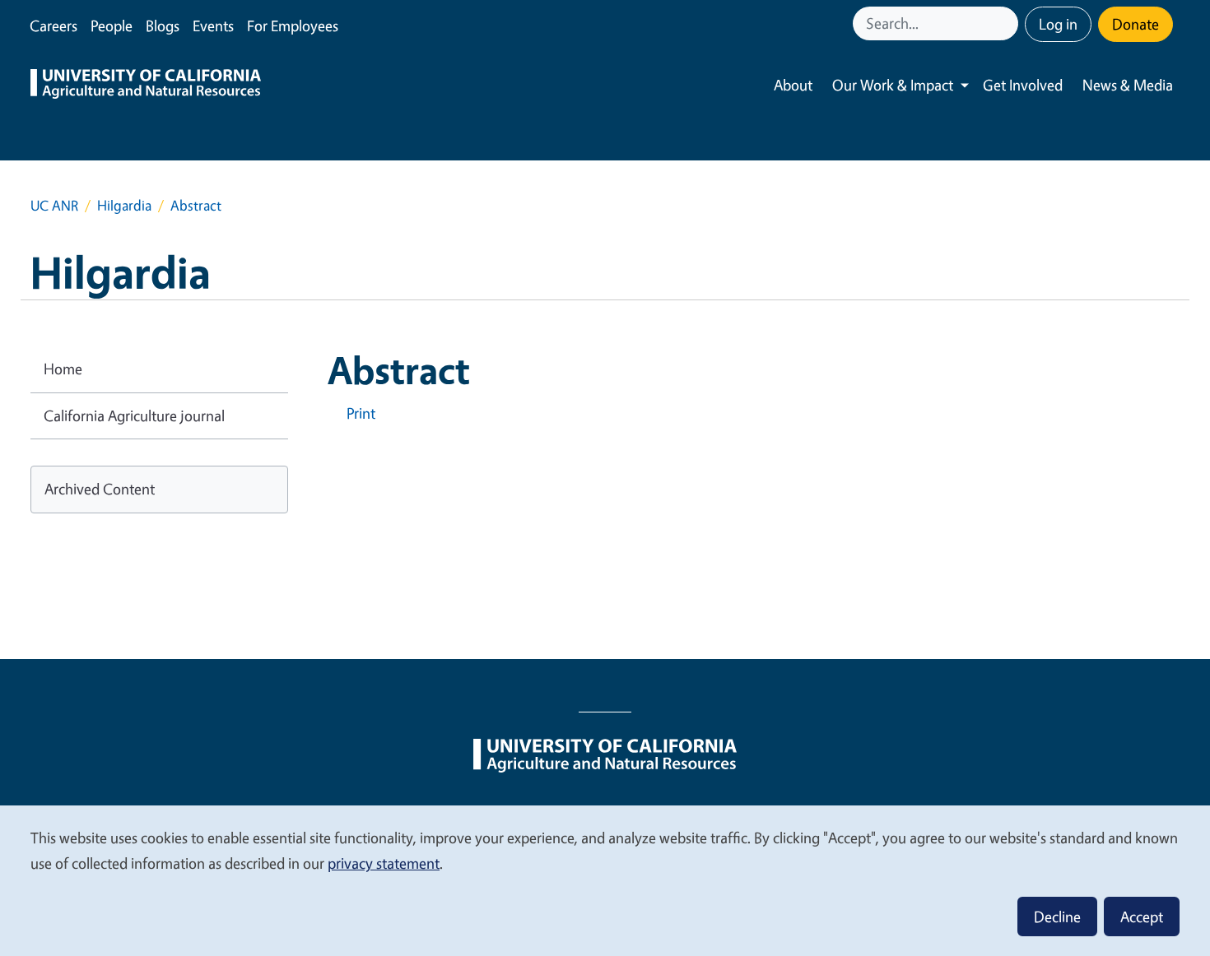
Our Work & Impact (892, 85)
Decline (1057, 916)
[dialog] (605, 880)
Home (63, 368)
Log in (1058, 24)
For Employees (292, 25)
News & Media (1127, 85)
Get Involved (1023, 85)
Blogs (162, 25)
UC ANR (54, 205)
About (793, 85)
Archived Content (99, 489)
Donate (1135, 24)
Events (213, 25)
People (112, 25)
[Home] (145, 85)
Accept (1141, 916)
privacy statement (384, 863)
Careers (53, 25)
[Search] (1007, 23)
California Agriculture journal (134, 415)
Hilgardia (124, 205)
